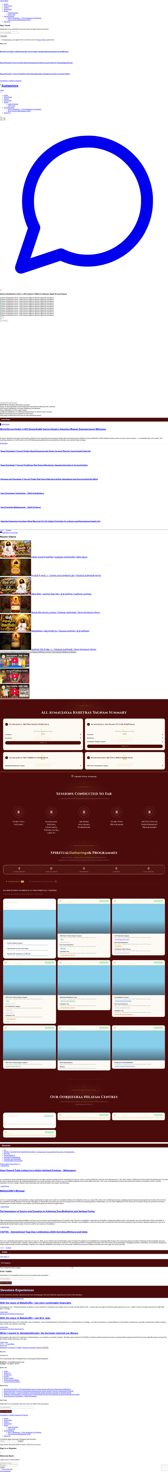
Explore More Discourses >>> (10, 1164)
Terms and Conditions (11, 1380)
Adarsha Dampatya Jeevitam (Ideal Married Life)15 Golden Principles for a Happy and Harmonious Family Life (50, 521)
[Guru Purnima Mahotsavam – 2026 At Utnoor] (0, 502)
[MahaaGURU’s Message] (0, 1186)
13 (6, 530)
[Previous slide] (1, 317)
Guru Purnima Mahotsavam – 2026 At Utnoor (20, 507)
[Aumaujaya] (84, 85)
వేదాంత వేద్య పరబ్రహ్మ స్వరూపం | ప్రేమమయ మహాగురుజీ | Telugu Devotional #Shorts (66, 612)
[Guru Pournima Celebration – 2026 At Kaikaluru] (0, 488)
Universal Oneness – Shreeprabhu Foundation (129, 1027)
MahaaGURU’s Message (12, 1191)
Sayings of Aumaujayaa (12, 1157)
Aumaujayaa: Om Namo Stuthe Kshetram (73, 900)
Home (6, 4)
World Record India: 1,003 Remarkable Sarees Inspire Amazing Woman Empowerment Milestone (34, 51)
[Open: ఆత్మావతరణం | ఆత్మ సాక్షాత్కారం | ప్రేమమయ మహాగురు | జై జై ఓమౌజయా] (16, 631)
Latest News (5, 424)
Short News (8, 6)
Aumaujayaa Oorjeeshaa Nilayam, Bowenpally (128, 1114)
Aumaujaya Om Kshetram (15, 905)
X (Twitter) (18, 1347)
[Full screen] (7, 321)
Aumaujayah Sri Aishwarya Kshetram (126, 962)
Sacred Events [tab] (15, 881)
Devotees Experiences (16, 1298)
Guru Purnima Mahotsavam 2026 (19, 20)
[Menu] (1, 92)
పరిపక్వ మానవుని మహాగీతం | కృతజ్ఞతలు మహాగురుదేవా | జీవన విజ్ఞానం (59, 557)
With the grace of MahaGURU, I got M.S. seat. (25, 1318)
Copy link (45, 1347)
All (5, 1150)
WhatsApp (105, 901)
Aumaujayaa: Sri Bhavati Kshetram (126, 900)
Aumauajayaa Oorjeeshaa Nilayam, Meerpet (73, 1114)
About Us (7, 21)
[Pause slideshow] (1, 320)
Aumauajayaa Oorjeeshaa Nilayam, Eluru (21, 1119)
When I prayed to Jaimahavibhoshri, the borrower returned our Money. (39, 1333)
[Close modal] (1, 1452)
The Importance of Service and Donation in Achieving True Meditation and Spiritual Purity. (47, 1211)
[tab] (1, 403)
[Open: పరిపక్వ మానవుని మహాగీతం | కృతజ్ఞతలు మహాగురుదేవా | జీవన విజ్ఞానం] (16, 557)
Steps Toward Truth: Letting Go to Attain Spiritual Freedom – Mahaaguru (38, 1171)
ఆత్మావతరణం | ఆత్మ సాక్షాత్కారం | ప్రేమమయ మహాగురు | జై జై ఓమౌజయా (60, 631)
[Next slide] (3, 317)
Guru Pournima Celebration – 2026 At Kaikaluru (22, 493)
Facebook (11, 1347)
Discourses (8, 9)
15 (6, 1248)
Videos (6, 7)
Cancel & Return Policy (12, 1382)
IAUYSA (7, 1154)
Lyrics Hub (11, 14)
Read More (4, 443)
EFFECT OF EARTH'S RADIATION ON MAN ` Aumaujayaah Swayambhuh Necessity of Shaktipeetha (39, 1152)
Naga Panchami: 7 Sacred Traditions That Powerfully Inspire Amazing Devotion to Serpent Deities (35, 74)
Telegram (25, 1347)
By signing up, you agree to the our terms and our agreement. (28, 40)
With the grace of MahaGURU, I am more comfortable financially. (35, 1302)
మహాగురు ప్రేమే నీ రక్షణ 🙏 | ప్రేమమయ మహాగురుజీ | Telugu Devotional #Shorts (64, 649)
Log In (2, 1467)
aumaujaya (4, 1298)
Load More (10, 1344)
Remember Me (7, 1469)
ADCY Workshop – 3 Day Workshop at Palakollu (24, 18)
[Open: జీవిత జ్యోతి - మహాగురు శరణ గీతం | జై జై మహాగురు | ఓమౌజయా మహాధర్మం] (16, 594)
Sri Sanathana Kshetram (68, 1027)
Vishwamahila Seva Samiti (13, 1161)
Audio (6, 11)
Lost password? (5, 1471)
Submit (21, 1441)
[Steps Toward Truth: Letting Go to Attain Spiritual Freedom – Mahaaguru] (0, 1166)
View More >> (5, 1257)
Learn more (4, 1312)
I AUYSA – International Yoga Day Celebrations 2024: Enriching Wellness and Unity (43, 1232)
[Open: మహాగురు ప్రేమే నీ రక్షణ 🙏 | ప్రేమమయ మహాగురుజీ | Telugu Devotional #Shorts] (16, 649)
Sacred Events (9, 16)
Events (6, 1376)
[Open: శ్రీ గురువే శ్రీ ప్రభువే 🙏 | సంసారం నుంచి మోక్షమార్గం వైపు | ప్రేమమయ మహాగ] (16, 575)
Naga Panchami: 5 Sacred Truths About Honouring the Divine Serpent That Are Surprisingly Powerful (36, 63)
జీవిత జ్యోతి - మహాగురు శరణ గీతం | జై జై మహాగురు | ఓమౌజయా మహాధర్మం (61, 594)
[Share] (1, 290)
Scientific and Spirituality (12, 1159)
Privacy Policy (41, 40)
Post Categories (5, 1268)
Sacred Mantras (9, 1155)
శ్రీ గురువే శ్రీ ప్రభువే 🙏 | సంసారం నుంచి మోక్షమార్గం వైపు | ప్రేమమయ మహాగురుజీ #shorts (66, 575)
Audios (4, 1252)
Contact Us (8, 1375)
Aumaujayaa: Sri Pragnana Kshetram (17, 962)
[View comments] (84, 288)
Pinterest (38, 1347)
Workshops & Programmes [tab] (44, 881)
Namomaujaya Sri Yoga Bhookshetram (18, 1027)
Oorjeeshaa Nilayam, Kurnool (15, 1131)
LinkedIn (32, 1347)
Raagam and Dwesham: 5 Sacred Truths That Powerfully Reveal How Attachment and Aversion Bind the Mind (49, 479)
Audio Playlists (13, 13)
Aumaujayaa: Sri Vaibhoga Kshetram (71, 962)
